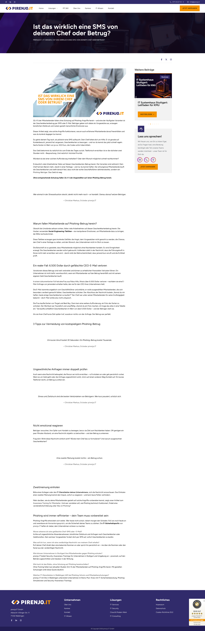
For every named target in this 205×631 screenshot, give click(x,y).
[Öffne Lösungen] (57, 8)
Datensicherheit (162, 77)
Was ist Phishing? (64, 506)
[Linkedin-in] (10, 2)
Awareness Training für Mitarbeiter (47, 503)
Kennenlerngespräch (56, 523)
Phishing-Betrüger (40, 172)
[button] (136, 97)
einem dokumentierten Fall (45, 281)
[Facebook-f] (6, 2)
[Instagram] (14, 2)
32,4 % (67, 178)
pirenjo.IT (37, 526)
